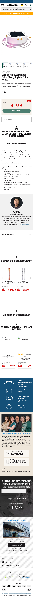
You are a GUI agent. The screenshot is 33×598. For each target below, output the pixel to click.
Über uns (7, 562)
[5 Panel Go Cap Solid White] (8, 344)
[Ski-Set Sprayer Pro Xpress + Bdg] (9, 274)
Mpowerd (5, 72)
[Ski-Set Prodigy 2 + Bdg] (23, 274)
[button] (16, 234)
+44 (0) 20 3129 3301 (24, 224)
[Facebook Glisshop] (12, 507)
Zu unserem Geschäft (16, 545)
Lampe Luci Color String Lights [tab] (16, 143)
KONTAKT (17, 453)
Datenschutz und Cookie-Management (20, 593)
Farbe (3, 92)
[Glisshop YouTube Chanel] (20, 507)
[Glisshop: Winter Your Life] (12, 5)
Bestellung (8, 558)
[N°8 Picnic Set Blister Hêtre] (25, 344)
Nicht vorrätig (16, 111)
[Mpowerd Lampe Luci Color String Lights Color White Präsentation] (16, 40)
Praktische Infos (11, 566)
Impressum (5, 593)
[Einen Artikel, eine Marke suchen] (30, 9)
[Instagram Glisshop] (16, 507)
